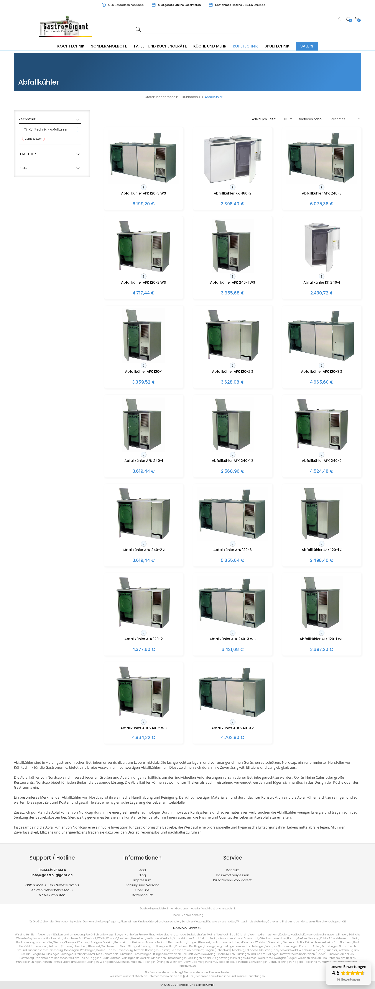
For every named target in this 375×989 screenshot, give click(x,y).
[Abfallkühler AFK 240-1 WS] (233, 272)
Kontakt (232, 870)
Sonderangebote (109, 46)
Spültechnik (277, 46)
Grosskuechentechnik (161, 97)
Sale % (307, 46)
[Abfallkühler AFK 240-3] (321, 183)
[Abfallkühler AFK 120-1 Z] (322, 539)
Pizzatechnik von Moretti (232, 880)
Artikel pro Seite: (264, 119)
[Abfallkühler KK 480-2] (232, 183)
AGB (142, 870)
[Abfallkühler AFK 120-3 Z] (321, 361)
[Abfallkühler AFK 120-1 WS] (322, 628)
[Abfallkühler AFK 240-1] (143, 450)
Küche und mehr (209, 46)
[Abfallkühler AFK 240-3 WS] (232, 628)
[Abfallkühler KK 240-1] (322, 272)
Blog (142, 875)
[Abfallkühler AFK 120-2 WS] (143, 272)
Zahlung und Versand (142, 885)
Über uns (142, 890)
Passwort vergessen (232, 875)
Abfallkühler (213, 97)
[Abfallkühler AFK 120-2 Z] (232, 361)
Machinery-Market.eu (187, 928)
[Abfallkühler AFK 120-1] (143, 361)
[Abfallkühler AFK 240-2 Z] (143, 539)
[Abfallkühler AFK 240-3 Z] (232, 718)
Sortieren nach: (310, 119)
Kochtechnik (70, 46)
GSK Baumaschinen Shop (126, 5)
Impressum (142, 880)
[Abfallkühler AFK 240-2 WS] (143, 718)
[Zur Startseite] (67, 39)
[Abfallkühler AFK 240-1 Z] (233, 450)
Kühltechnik (245, 46)
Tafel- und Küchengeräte (160, 46)
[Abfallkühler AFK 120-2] (143, 628)
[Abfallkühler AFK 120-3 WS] (143, 183)
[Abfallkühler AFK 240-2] (321, 450)
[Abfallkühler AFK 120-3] (232, 539)
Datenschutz (142, 895)
